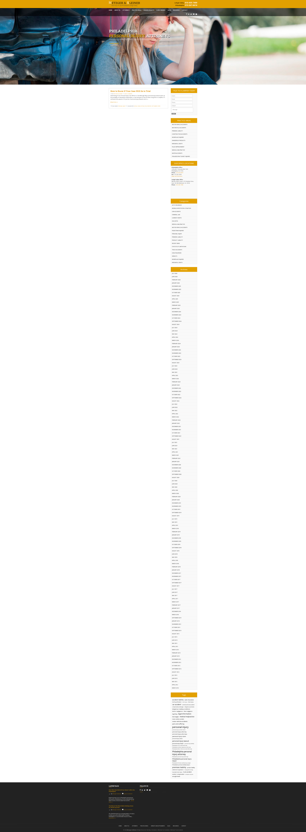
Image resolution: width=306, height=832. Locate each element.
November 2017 (176, 576)
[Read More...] (112, 818)
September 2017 (176, 582)
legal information (184, 714)
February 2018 (176, 567)
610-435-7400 (191, 2)
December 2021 (176, 426)
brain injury (190, 702)
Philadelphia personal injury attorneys (180, 756)
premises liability (179, 767)
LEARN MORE (114, 43)
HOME (120, 826)
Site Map (148, 830)
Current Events (177, 218)
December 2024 (176, 311)
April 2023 (175, 375)
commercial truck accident (188, 704)
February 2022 (176, 420)
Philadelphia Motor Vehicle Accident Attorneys (182, 748)
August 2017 (175, 586)
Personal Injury (122, 106)
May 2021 (174, 449)
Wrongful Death (177, 143)
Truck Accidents (177, 249)
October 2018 (176, 544)
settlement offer (156, 106)
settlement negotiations (178, 769)
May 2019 (174, 522)
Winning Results (149, 10)
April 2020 (175, 490)
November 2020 (176, 468)
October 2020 (176, 471)
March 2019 (175, 528)
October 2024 (176, 318)
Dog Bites (175, 221)
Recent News (176, 243)
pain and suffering (178, 724)
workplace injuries (189, 774)
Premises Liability (177, 131)
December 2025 (176, 286)
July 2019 (174, 519)
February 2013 (176, 653)
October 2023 (176, 356)
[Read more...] (114, 102)
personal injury (180, 727)
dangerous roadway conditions (181, 709)
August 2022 (175, 401)
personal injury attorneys (179, 734)
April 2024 (175, 337)
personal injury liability (189, 743)
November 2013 (176, 624)
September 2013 (176, 630)
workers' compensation (178, 774)
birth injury (184, 702)
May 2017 (174, 595)
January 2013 (176, 656)
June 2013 (174, 640)
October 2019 (176, 509)
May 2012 (174, 681)
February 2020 (176, 496)
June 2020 (174, 484)
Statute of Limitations (179, 246)
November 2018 (176, 541)
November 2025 (176, 289)
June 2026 (174, 276)
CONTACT (183, 826)
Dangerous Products (178, 140)
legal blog (174, 714)
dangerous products (189, 707)
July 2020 (174, 480)
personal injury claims (177, 738)
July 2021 (174, 442)
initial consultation (139, 106)
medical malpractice (187, 717)
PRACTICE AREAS (144, 826)
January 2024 (176, 346)
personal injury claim (179, 736)
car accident (176, 704)
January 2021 (176, 461)
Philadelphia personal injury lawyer (181, 760)
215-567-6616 (191, 5)
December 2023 (176, 350)
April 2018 (175, 560)
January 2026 (176, 283)
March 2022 (175, 417)
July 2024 (174, 327)
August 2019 (175, 515)
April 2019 (175, 525)
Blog (169, 10)
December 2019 (176, 503)
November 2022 (176, 391)
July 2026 (174, 273)
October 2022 (176, 394)
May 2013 (174, 643)
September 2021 (176, 436)
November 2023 (176, 353)
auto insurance (189, 700)
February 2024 (176, 343)
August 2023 (175, 362)
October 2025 (176, 292)
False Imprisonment (178, 147)
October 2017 (176, 579)
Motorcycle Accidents (179, 127)
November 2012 (176, 662)
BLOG (169, 826)
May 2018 (174, 557)
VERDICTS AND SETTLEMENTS (158, 826)
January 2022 (176, 423)
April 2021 (175, 452)
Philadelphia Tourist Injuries (181, 156)
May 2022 (174, 410)
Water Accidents (177, 153)
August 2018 (175, 551)
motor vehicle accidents (179, 721)
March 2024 (175, 340)
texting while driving (188, 769)
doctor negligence (177, 711)
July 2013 (174, 637)
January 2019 (176, 535)
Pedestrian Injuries (178, 230)
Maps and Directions (177, 176)
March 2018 (175, 563)
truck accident (187, 772)
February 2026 (176, 280)
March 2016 (175, 614)
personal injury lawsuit (180, 741)
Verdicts (174, 256)
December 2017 (176, 573)
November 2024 (176, 315)
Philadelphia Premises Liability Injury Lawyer (181, 763)
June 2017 (174, 592)
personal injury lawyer (178, 743)
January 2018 (176, 570)
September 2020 (176, 474)
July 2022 (174, 404)
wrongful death (176, 776)
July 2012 (174, 675)
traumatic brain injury (177, 772)
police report (148, 106)
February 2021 (176, 458)
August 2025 (175, 295)
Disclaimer (154, 830)
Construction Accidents (179, 134)
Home (110, 10)
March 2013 (175, 649)
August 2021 (175, 439)
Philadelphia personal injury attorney (182, 753)
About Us (117, 10)
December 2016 (176, 611)
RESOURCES (176, 826)
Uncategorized (176, 253)
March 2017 (175, 602)
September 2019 (176, 512)
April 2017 (175, 598)
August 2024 (175, 324)
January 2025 (176, 308)
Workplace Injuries (178, 137)
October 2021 (176, 433)
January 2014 (176, 621)
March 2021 (175, 455)
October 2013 (176, 627)
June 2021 (174, 445)
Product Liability (177, 240)
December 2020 (176, 464)
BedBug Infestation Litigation (181, 208)
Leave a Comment (128, 93)
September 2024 (176, 321)
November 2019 (176, 506)
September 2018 (176, 547)
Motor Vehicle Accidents (179, 124)
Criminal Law (176, 214)
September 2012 (176, 669)
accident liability (178, 700)
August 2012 (175, 672)
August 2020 (175, 477)
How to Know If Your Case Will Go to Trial (130, 91)
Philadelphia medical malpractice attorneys (181, 747)
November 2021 (176, 429)
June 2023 (174, 369)
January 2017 (176, 608)
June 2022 (174, 407)
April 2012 (175, 684)
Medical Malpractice (178, 150)
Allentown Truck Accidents (176, 830)
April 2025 (175, 299)
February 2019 (176, 531)
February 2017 (176, 605)
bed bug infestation (177, 702)
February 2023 (176, 382)
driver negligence (188, 711)
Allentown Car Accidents (163, 830)
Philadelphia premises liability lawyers (181, 765)
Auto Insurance (177, 205)
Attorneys (126, 10)
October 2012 (176, 665)
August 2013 (175, 633)
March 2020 (175, 493)
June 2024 (174, 331)
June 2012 (174, 678)
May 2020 (174, 487)
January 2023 (176, 385)
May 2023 (174, 372)
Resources (176, 10)
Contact (185, 10)
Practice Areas (136, 10)
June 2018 (174, 554)
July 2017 (174, 589)
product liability (191, 767)
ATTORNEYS (135, 826)
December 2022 (176, 388)
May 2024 (174, 334)
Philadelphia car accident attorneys (179, 745)
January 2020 (176, 500)
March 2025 (175, 302)
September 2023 (176, 359)
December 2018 (176, 538)
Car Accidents (176, 211)
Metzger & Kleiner (117, 93)
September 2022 (176, 398)
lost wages (175, 717)
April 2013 (175, 646)
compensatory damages (178, 707)
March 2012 (175, 688)
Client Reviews (160, 10)
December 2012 (176, 659)
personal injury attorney (179, 732)
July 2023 (174, 366)
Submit (173, 113)
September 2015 (176, 618)
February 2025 (176, 305)
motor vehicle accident (178, 719)
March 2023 (175, 378)
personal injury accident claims (178, 729)
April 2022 (175, 413)
